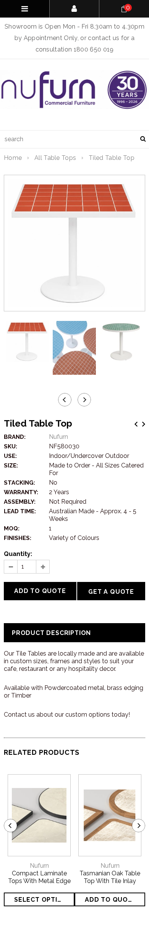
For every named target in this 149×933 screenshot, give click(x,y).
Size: (11, 465)
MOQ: (11, 528)
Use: (10, 456)
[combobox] (74, 139)
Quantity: (18, 554)
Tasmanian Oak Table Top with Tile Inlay (109, 877)
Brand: (15, 436)
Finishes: (17, 538)
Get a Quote (111, 591)
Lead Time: (20, 511)
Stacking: (19, 482)
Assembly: (20, 501)
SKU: (10, 446)
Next (143, 424)
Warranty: (21, 492)
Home (13, 157)
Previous (136, 424)
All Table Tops (55, 157)
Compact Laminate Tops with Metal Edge (39, 877)
